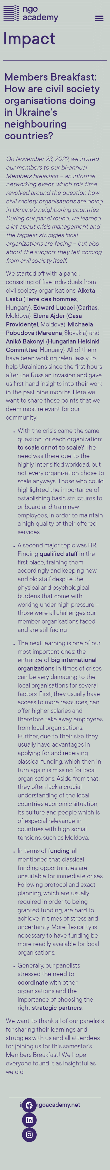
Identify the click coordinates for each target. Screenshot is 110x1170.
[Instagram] (29, 1134)
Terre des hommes (51, 299)
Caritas (88, 308)
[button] (99, 18)
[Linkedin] (29, 1120)
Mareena (50, 333)
